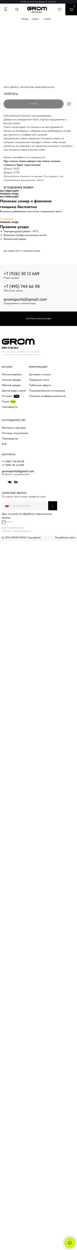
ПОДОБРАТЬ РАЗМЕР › (21, 187)
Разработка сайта (65, 537)
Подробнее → (8, 219)
